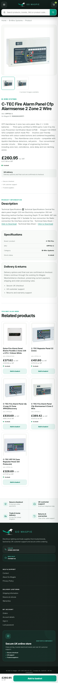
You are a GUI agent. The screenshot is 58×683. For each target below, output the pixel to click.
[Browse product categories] (4, 4)
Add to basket (15, 371)
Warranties (7, 601)
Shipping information (10, 593)
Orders (5, 613)
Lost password (8, 625)
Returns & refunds (9, 597)
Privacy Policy (8, 581)
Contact (6, 573)
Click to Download (9, 224)
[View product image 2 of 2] (22, 83)
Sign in (5, 621)
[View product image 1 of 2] (8, 83)
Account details (8, 617)
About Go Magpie (9, 577)
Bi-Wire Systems (16, 20)
